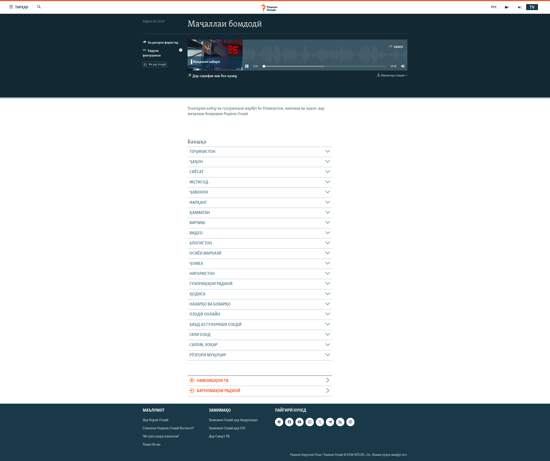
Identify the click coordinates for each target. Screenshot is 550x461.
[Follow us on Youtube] (299, 422)
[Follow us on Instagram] (310, 422)
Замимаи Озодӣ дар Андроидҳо (233, 420)
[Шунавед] (519, 7)
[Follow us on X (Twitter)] (320, 422)
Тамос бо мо (151, 444)
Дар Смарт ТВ (219, 436)
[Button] (160, 44)
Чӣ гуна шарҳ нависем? (161, 436)
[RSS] (340, 422)
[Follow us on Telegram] (330, 422)
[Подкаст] (350, 422)
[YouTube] (506, 7)
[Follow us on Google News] (279, 422)
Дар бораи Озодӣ (155, 420)
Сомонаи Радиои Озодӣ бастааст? (168, 428)
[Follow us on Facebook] (289, 422)
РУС (494, 7)
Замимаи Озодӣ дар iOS (227, 428)
